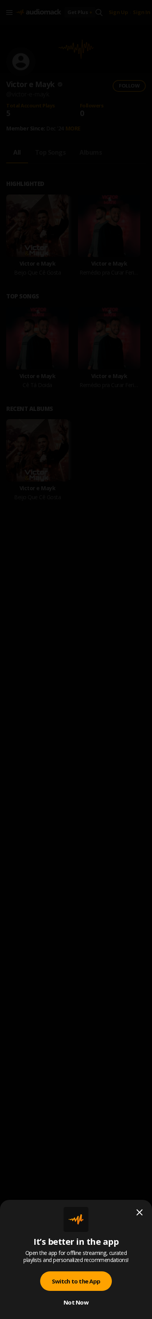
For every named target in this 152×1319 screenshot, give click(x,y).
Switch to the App (76, 1281)
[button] (76, 659)
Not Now (76, 1302)
